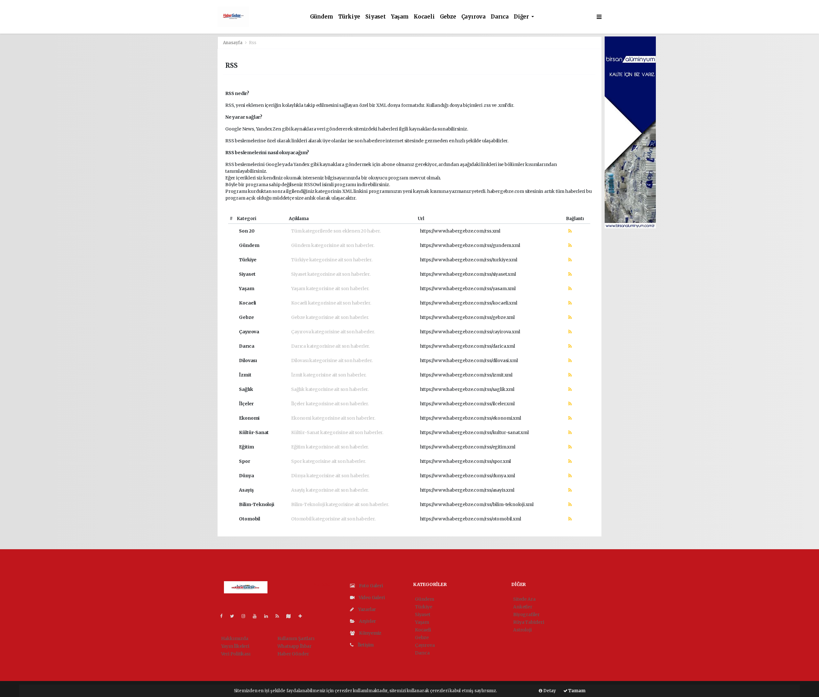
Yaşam (400, 16)
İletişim (365, 645)
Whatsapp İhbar (294, 646)
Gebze (448, 16)
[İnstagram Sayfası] (246, 616)
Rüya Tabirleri (528, 622)
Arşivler (367, 621)
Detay (549, 690)
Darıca (500, 16)
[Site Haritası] (291, 616)
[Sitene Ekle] (302, 616)
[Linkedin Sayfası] (268, 616)
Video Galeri (371, 597)
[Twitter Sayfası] (234, 616)
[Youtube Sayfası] (257, 616)
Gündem (321, 16)
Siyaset (375, 16)
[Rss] (279, 616)
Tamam (576, 690)
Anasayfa (233, 42)
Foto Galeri (370, 586)
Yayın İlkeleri (235, 646)
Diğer (522, 16)
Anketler (522, 607)
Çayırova (473, 16)
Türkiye (349, 16)
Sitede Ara (524, 599)
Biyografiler (526, 614)
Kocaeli (424, 16)
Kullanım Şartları (295, 638)
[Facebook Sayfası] (224, 616)
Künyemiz (369, 633)
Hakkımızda (234, 638)
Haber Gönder (293, 654)
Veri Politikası (235, 654)
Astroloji (522, 630)
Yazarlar (366, 609)
